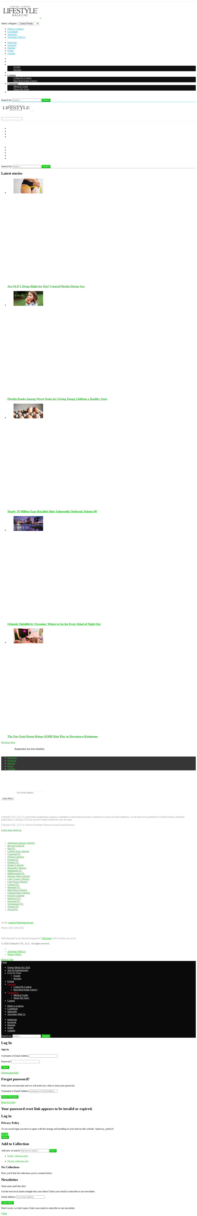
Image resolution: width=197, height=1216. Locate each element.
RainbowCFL (14, 898)
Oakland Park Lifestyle (18, 893)
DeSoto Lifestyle (15, 857)
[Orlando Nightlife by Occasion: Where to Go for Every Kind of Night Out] (102, 567)
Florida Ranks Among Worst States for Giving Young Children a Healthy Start (57, 399)
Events (10, 72)
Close (4, 962)
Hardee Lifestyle (15, 865)
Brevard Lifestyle (15, 846)
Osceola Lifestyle (15, 895)
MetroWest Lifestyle (17, 890)
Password (6, 1061)
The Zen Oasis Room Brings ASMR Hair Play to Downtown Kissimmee (52, 736)
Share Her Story (21, 89)
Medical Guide (21, 86)
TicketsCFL (13, 906)
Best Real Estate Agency (26, 81)
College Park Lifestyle (18, 851)
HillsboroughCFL (16, 873)
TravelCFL (12, 909)
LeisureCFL (13, 884)
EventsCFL (13, 859)
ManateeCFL (13, 887)
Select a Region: (9, 23)
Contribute (12, 31)
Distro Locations (15, 29)
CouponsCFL (14, 854)
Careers (11, 92)
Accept (4, 1134)
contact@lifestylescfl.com (20, 922)
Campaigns (12, 83)
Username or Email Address (14, 1055)
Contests (11, 75)
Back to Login (8, 1102)
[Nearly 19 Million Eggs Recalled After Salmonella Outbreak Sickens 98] (102, 455)
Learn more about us (11, 830)
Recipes (17, 69)
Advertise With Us (16, 37)
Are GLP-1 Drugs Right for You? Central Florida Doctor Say (46, 286)
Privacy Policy (14, 954)
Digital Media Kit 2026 (18, 58)
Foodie (17, 67)
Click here (46, 938)
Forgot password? (10, 1072)
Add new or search (10, 1150)
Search (46, 100)
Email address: (8, 792)
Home (10, 948)
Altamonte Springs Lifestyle (21, 843)
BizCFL (11, 848)
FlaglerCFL (13, 862)
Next (12, 742)
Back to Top (7, 959)
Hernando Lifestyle (16, 868)
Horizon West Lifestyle (18, 876)
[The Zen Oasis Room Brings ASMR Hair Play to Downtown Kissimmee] (102, 680)
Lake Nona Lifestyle (17, 882)
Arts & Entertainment (17, 61)
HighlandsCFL (14, 870)
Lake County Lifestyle (18, 879)
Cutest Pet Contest (22, 78)
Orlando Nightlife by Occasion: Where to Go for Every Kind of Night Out (54, 624)
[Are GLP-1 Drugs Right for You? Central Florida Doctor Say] (102, 230)
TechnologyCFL (15, 904)
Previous (5, 742)
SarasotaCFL (13, 901)
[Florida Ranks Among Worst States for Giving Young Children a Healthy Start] (102, 342)
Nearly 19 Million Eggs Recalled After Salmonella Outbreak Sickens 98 (52, 511)
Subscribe (12, 34)
